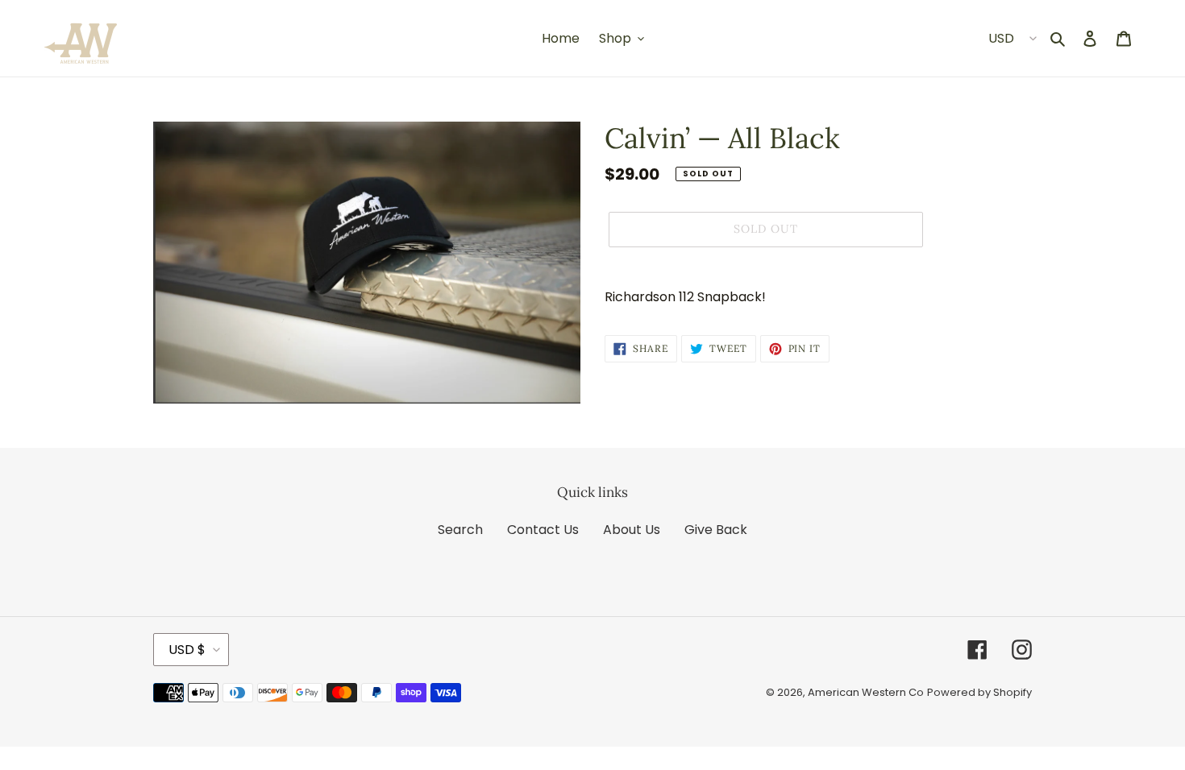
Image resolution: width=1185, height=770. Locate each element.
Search (460, 529)
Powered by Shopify (979, 692)
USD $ (187, 649)
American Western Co (866, 692)
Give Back (715, 529)
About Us (631, 529)
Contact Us (543, 529)
